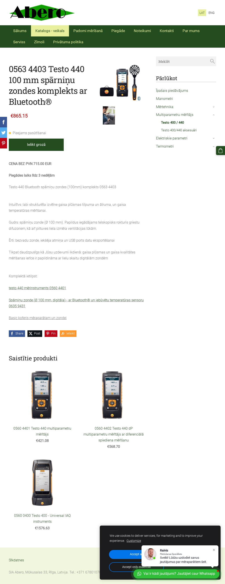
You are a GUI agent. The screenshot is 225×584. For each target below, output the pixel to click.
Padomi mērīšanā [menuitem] (88, 31)
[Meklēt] (212, 61)
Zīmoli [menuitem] (39, 42)
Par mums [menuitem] (191, 31)
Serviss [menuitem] (19, 42)
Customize (134, 541)
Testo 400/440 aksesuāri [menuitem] (179, 130)
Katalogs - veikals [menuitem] (50, 31)
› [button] (213, 107)
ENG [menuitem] (212, 12)
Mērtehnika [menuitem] (164, 107)
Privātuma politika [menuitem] (68, 42)
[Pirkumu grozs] (220, 150)
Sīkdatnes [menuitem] (16, 560)
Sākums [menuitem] (20, 31)
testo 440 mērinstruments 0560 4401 (37, 288)
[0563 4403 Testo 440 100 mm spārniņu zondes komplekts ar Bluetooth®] (108, 115)
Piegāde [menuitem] (118, 31)
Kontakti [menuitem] (167, 31)
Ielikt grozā (36, 144)
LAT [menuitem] (202, 12)
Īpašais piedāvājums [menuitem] (172, 91)
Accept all (136, 554)
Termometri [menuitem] (165, 146)
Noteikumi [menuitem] (142, 31)
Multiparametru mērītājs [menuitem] (174, 115)
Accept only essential (136, 567)
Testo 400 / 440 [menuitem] (172, 123)
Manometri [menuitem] (164, 99)
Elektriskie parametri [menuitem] (171, 138)
